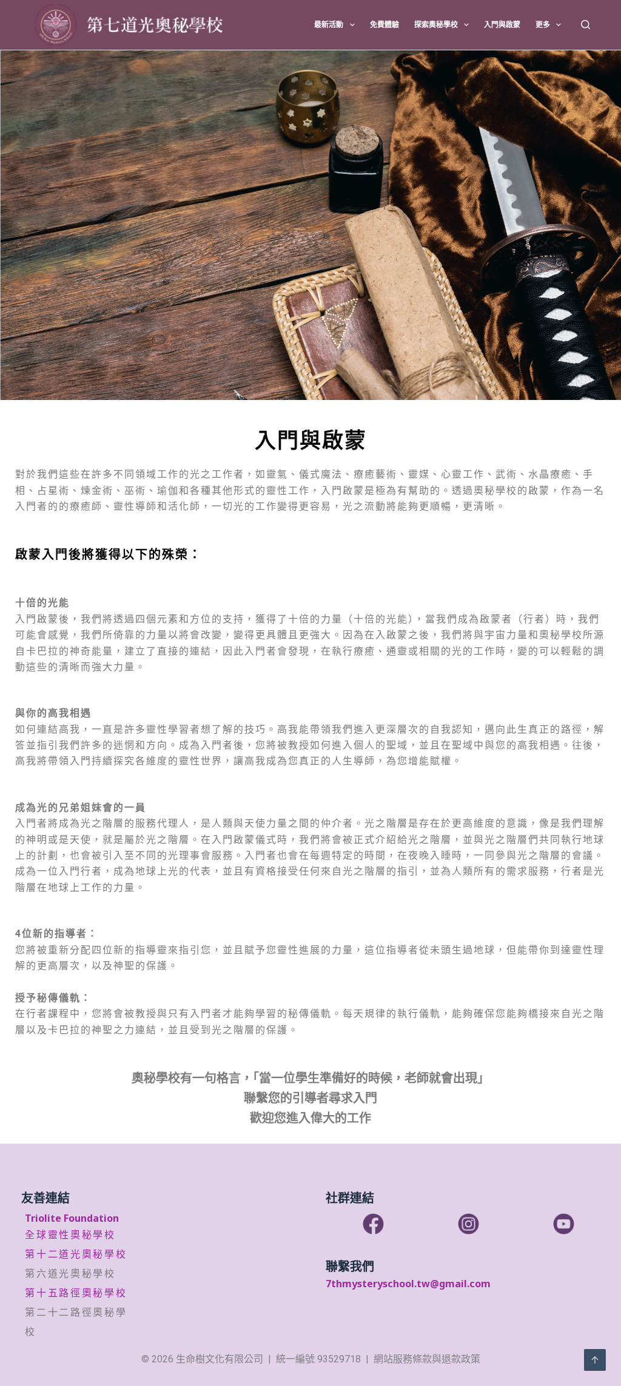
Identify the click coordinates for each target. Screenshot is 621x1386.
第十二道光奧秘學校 (76, 1254)
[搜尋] (585, 24)
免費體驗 (384, 24)
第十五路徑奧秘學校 (76, 1293)
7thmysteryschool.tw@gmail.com (408, 1283)
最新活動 (328, 24)
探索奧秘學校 (436, 24)
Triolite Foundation (72, 1218)
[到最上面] (595, 1360)
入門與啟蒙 (502, 24)
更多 (542, 24)
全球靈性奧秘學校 (70, 1235)
